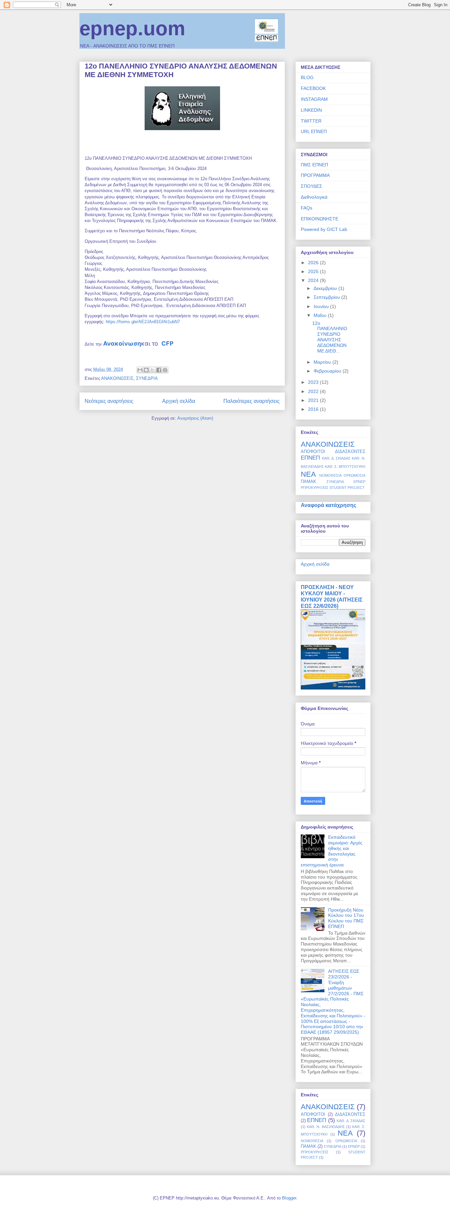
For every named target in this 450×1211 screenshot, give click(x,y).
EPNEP (359, 482)
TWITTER (311, 121)
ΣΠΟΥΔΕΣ (311, 186)
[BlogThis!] (146, 370)
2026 (314, 262)
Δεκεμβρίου (326, 288)
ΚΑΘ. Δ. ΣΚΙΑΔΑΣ (336, 458)
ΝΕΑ (308, 474)
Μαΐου (321, 315)
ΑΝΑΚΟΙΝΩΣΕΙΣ (117, 378)
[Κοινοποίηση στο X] (152, 370)
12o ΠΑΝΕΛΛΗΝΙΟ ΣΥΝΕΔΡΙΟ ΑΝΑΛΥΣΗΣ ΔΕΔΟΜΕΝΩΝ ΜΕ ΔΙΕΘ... (329, 337)
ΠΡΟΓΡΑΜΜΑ (315, 175)
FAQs (306, 208)
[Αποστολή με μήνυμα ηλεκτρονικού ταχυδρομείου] (140, 370)
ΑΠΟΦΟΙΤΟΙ (313, 451)
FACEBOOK (313, 88)
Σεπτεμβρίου (327, 297)
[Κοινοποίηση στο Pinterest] (165, 370)
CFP (167, 343)
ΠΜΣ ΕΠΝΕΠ (314, 164)
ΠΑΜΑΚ (308, 481)
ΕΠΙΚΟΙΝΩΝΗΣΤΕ (319, 218)
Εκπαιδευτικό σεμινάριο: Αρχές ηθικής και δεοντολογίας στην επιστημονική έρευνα (331, 850)
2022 (314, 391)
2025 (314, 271)
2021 (314, 400)
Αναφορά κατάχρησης (328, 505)
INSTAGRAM (314, 99)
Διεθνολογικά (314, 197)
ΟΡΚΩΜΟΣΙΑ (354, 475)
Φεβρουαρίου (328, 371)
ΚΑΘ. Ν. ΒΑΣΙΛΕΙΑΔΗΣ (326, 1127)
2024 (314, 280)
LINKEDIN (311, 110)
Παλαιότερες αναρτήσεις (251, 401)
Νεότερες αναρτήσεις (109, 401)
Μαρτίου (323, 362)
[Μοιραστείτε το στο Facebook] (158, 370)
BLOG (307, 77)
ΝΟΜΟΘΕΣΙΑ (330, 475)
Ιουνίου (322, 306)
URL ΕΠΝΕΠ (314, 131)
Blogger (289, 1198)
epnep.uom (132, 28)
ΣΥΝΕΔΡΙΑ (147, 378)
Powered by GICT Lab (324, 229)
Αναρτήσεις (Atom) (195, 418)
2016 (314, 409)
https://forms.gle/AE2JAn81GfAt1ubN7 (143, 321)
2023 (314, 382)
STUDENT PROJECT (347, 488)
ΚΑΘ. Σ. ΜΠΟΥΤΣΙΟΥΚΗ (345, 466)
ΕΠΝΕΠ (310, 458)
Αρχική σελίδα (178, 401)
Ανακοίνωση (122, 343)
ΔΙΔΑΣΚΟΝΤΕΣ (350, 451)
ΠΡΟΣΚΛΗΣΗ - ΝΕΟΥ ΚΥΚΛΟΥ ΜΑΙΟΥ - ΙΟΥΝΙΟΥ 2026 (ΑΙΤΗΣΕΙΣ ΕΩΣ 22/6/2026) (332, 596)
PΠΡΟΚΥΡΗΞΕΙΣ (314, 488)
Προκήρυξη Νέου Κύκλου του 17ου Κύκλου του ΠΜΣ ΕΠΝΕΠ (346, 918)
